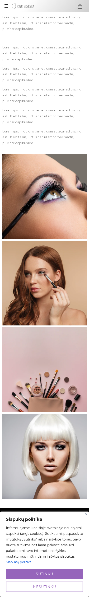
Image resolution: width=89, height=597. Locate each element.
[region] (44, 554)
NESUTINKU (44, 587)
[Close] (86, 514)
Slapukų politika (19, 562)
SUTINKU (44, 574)
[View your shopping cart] (80, 6)
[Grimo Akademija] (23, 6)
